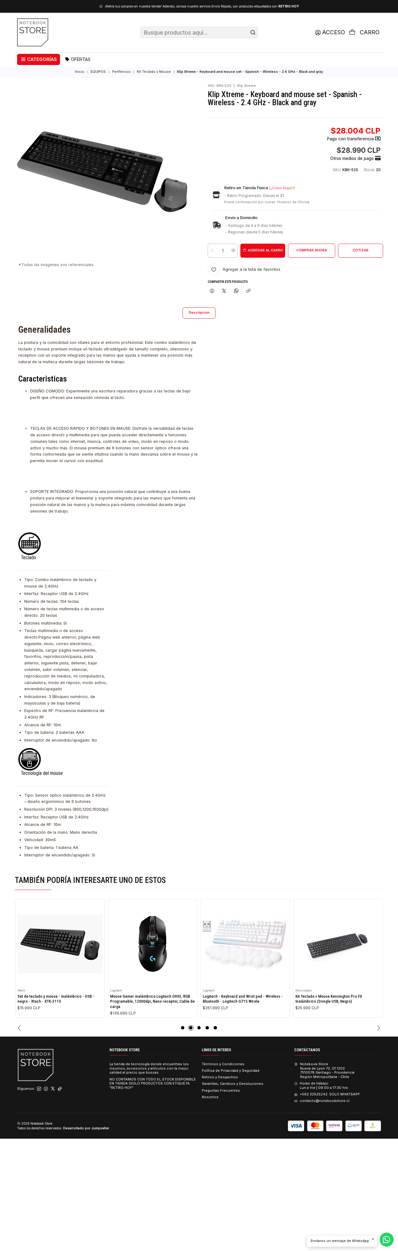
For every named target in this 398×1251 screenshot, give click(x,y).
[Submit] (253, 32)
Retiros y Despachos (220, 1077)
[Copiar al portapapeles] (248, 291)
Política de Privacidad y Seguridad (230, 1070)
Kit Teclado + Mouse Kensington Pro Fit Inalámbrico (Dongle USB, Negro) (328, 999)
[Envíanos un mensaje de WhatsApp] (387, 1240)
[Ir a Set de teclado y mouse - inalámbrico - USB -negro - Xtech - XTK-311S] (60, 943)
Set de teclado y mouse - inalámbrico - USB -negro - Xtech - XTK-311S (55, 999)
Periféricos (121, 72)
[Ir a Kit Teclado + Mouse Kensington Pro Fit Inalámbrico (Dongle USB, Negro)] (338, 943)
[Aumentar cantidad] (233, 250)
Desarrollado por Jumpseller (86, 1128)
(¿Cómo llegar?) (282, 188)
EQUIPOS (98, 72)
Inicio (79, 72)
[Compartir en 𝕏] (224, 291)
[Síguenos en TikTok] (60, 1088)
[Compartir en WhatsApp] (236, 291)
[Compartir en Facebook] (212, 291)
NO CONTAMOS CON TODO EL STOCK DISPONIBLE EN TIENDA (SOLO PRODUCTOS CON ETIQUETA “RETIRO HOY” (152, 1083)
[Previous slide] (20, 1027)
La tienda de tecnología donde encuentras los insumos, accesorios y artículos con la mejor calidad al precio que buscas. (149, 1068)
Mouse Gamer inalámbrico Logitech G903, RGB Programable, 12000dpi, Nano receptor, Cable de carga (152, 1001)
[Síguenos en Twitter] (52, 1088)
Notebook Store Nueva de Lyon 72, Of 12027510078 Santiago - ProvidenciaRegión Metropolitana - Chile (327, 1070)
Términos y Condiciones (223, 1064)
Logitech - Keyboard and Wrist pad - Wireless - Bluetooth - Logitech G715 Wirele (243, 999)
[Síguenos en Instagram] (39, 1088)
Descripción (199, 313)
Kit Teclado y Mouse (154, 72)
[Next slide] (378, 1027)
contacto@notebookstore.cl (324, 1101)
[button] (38, 59)
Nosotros (210, 1097)
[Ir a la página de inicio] (32, 32)
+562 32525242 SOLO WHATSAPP (329, 1094)
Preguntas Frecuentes (221, 1090)
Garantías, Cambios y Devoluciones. (233, 1083)
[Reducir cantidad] (212, 250)
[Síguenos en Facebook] (46, 1088)
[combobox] (198, 32)
